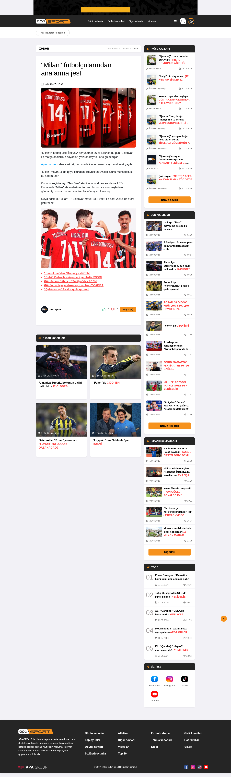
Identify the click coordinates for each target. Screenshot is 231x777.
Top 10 (122, 753)
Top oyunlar (92, 740)
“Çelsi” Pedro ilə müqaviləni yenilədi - (73, 277)
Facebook (154, 685)
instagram (169, 685)
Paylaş (127, 309)
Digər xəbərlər (136, 21)
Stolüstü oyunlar (95, 753)
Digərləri (169, 552)
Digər (154, 746)
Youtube (154, 700)
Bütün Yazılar (169, 199)
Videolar (152, 21)
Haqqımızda (192, 740)
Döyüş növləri (94, 746)
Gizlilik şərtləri (193, 733)
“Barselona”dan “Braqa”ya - (67, 273)
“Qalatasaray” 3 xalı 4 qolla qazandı (66, 289)
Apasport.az (48, 164)
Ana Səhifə (112, 48)
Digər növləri (126, 740)
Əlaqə (188, 746)
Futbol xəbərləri (116, 21)
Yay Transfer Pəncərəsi (52, 32)
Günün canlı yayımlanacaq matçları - (73, 285)
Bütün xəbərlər (96, 21)
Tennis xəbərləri (161, 740)
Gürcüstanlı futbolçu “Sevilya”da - (70, 281)
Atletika (123, 733)
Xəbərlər (125, 48)
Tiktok (185, 685)
